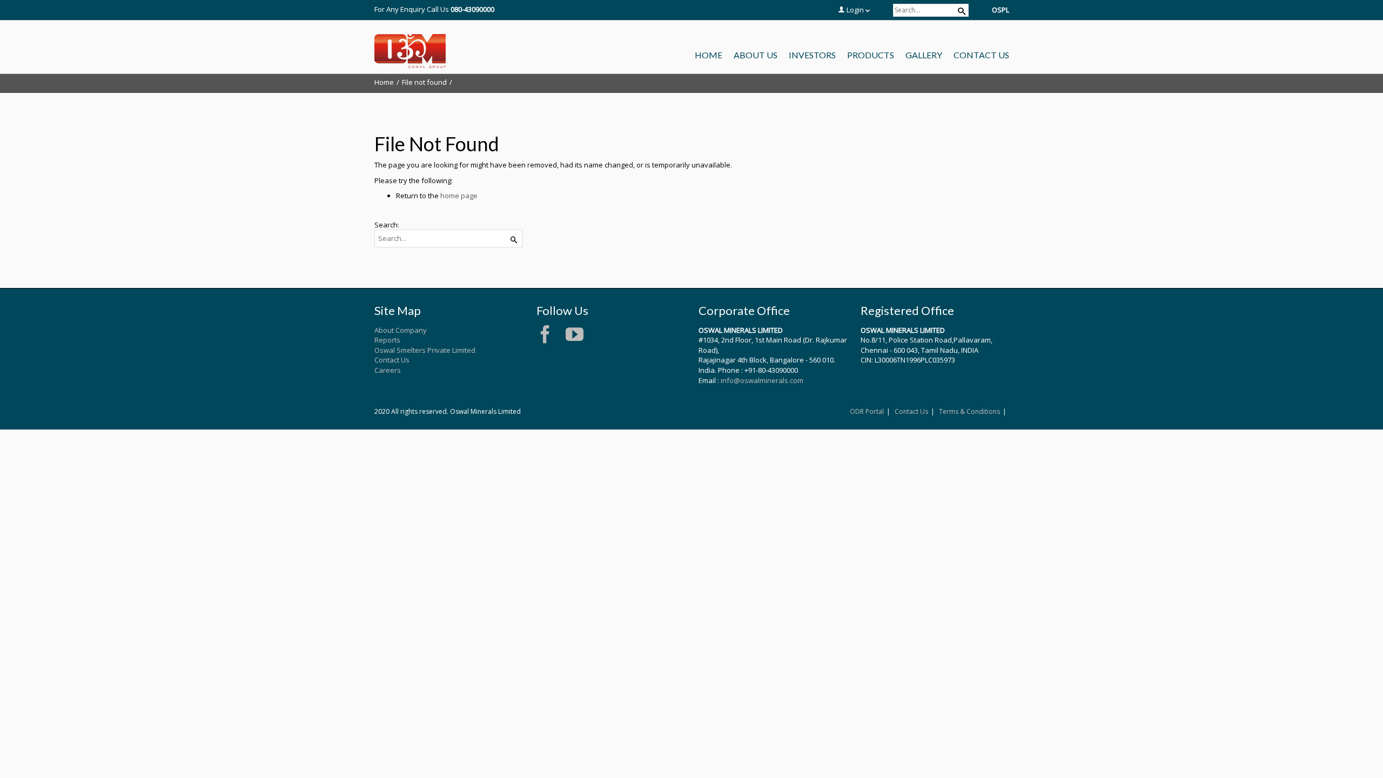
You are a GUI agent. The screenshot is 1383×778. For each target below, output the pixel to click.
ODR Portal (867, 411)
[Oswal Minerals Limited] (410, 51)
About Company (400, 330)
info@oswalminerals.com (762, 380)
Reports (387, 340)
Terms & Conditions (969, 411)
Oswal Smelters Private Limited (424, 350)
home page (459, 195)
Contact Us (391, 360)
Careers (387, 370)
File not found (424, 82)
